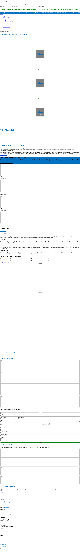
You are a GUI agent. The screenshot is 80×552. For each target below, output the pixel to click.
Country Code (3, 417)
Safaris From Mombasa (9, 20)
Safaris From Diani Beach (10, 21)
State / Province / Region (46, 423)
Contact (4, 26)
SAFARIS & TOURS (10, 38)
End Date (2, 428)
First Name (2, 411)
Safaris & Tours (4, 233)
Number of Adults (3, 431)
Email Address (3, 414)
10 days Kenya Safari (9, 18)
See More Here (3, 231)
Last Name (44, 411)
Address (2, 423)
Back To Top (2, 550)
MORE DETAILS (3, 155)
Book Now (2, 29)
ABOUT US (2, 38)
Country (2, 420)
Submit (40, 442)
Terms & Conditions (6, 27)
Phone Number (20, 417)
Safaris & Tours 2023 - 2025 (8, 17)
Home (4, 16)
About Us (4, 23)
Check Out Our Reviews (10, 353)
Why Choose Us (8, 24)
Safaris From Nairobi (9, 19)
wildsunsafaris (6, 507)
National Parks (5, 22)
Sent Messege (41, 6)
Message (2, 437)
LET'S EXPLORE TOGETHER (6, 163)
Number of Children (4, 434)
